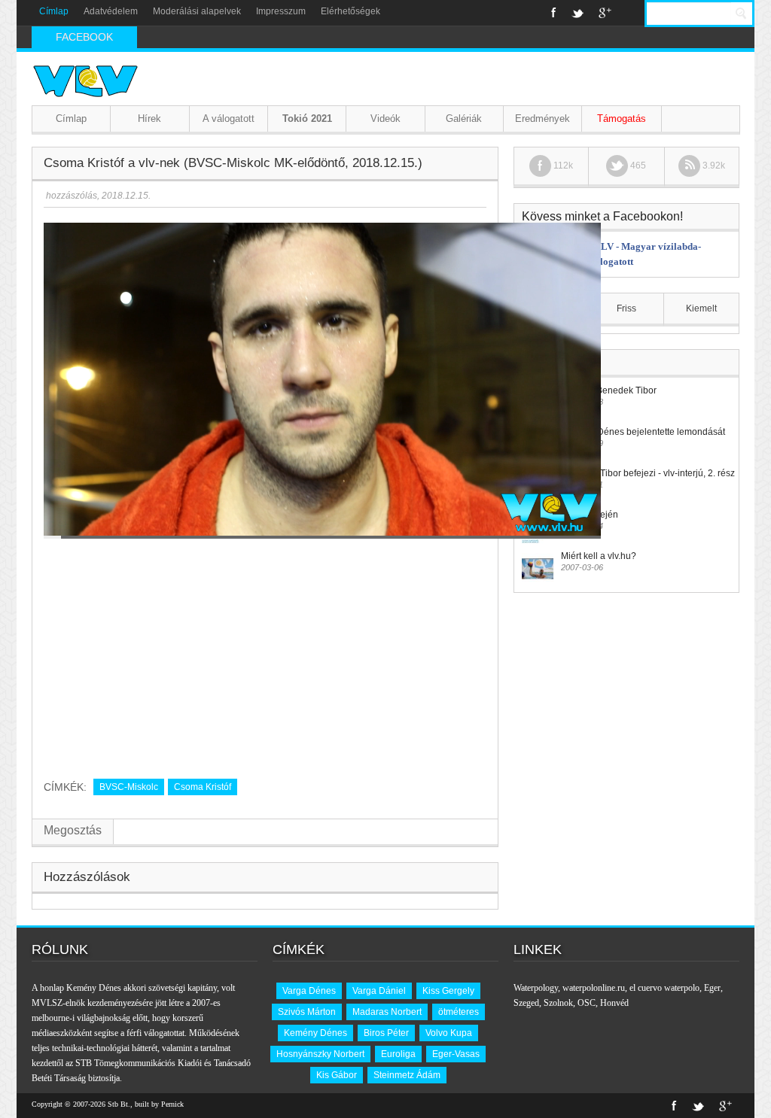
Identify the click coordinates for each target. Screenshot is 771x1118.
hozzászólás (70, 195)
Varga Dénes (309, 991)
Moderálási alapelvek (197, 11)
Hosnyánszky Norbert (320, 1054)
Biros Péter (386, 1033)
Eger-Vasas (456, 1054)
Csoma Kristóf (202, 787)
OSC (586, 1003)
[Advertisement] (265, 653)
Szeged (526, 1003)
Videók (385, 118)
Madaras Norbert (387, 1012)
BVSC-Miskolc (128, 787)
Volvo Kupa (448, 1033)
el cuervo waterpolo (664, 988)
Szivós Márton (307, 1012)
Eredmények (542, 118)
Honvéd (614, 1003)
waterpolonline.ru (593, 988)
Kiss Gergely (448, 991)
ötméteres (458, 1012)
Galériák (464, 118)
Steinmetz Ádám (406, 1075)
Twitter (577, 13)
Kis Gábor (336, 1075)
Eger (712, 988)
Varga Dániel (379, 991)
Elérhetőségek (350, 11)
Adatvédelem (111, 11)
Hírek (149, 118)
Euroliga (398, 1054)
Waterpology (535, 988)
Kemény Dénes (315, 1033)
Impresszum (281, 11)
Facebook (554, 13)
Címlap (54, 11)
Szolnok (558, 1003)
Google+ (605, 13)
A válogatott (228, 118)
